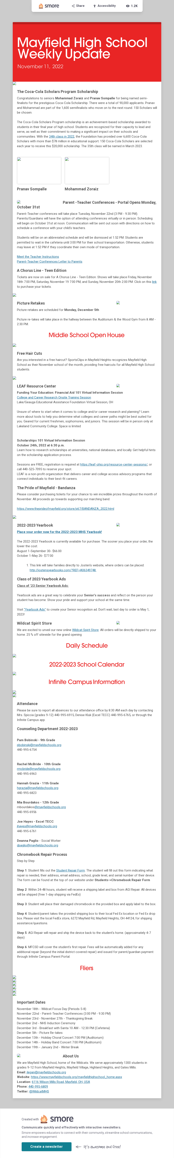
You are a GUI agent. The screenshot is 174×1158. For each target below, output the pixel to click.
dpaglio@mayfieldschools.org (37, 845)
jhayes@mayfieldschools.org (37, 826)
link (154, 282)
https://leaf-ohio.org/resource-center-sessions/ (113, 464)
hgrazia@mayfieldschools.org (37, 788)
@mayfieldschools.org (50, 807)
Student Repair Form (70, 870)
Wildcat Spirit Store (85, 630)
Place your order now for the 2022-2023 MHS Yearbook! (59, 532)
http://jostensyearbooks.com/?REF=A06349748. (63, 570)
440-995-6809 (38, 1086)
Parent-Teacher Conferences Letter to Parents (49, 262)
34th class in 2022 (61, 136)
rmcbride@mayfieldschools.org (38, 769)
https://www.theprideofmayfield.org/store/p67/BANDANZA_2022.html (65, 509)
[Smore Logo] (49, 6)
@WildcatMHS (39, 1091)
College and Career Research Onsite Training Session (54, 397)
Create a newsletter (46, 1147)
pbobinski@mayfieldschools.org (39, 745)
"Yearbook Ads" (35, 609)
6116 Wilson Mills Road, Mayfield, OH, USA (61, 1082)
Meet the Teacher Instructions (38, 257)
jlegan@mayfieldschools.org (46, 1072)
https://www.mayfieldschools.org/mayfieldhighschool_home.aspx (76, 1077)
